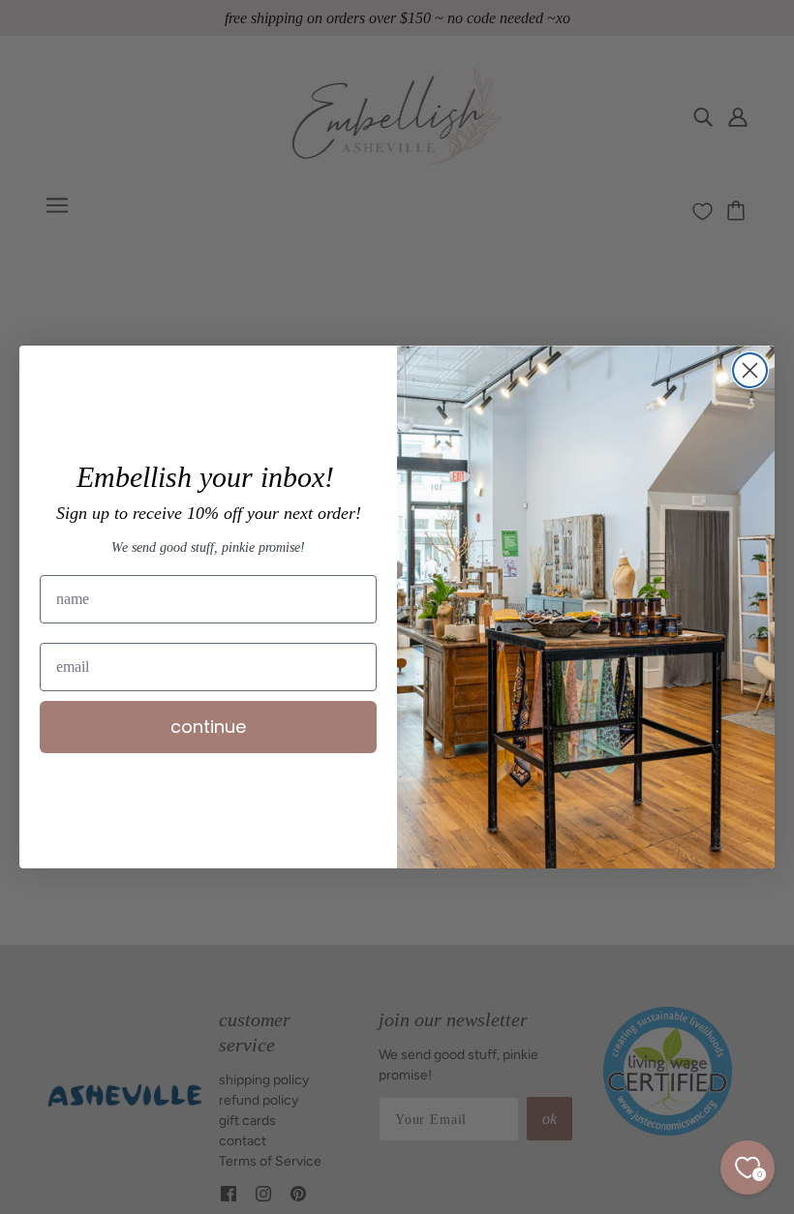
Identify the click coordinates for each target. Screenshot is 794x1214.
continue (208, 726)
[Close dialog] (750, 370)
